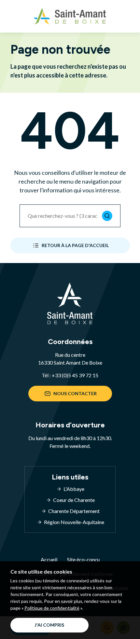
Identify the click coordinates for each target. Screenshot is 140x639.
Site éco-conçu (83, 559)
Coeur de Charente (74, 500)
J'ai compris (49, 625)
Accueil (49, 559)
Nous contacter (75, 393)
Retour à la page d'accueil (75, 245)
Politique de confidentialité (51, 608)
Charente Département (74, 511)
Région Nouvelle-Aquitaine (74, 522)
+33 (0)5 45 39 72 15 (75, 375)
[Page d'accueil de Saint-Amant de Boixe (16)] (70, 16)
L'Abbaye (73, 489)
